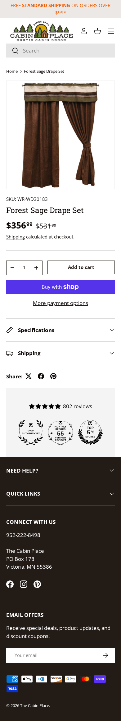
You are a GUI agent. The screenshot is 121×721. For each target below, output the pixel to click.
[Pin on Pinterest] (53, 376)
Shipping (15, 236)
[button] (97, 31)
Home (12, 71)
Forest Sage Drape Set (44, 71)
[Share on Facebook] (41, 376)
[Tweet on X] (28, 376)
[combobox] (60, 51)
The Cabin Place (34, 705)
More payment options (60, 303)
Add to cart (81, 267)
